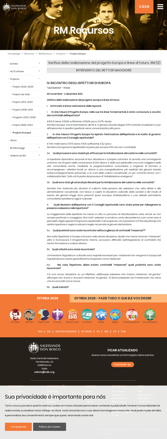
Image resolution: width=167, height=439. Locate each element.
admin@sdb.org (44, 372)
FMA (123, 331)
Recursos (29, 53)
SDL (49, 331)
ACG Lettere (17, 71)
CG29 (144, 6)
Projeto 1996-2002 (23, 125)
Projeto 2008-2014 (23, 109)
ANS (40, 331)
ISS (98, 331)
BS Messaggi (17, 148)
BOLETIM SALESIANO (66, 331)
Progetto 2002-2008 (24, 117)
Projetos (61, 53)
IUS (114, 331)
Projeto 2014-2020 (23, 102)
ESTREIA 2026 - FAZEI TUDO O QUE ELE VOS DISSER (113, 298)
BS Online (86, 331)
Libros (13, 140)
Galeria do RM (18, 155)
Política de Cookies (49, 426)
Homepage (14, 53)
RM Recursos (45, 53)
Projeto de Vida (21, 94)
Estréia (14, 63)
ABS (106, 331)
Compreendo (18, 426)
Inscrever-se (123, 364)
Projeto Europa (78, 53)
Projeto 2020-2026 (23, 86)
